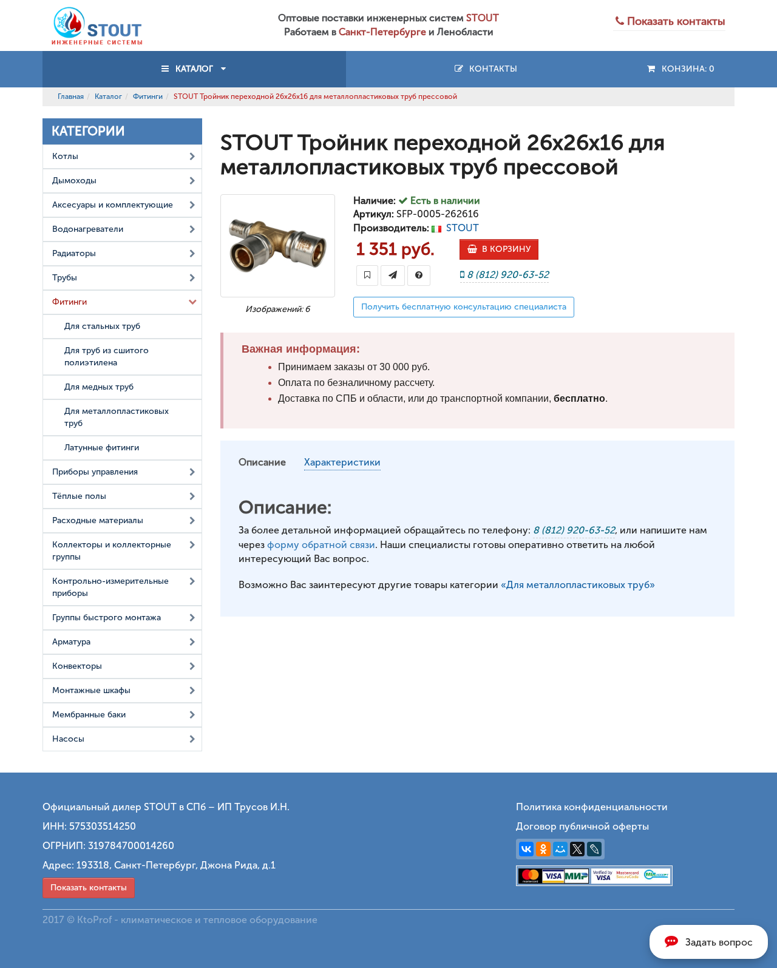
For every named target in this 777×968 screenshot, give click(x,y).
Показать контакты (88, 887)
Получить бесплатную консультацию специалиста (463, 307)
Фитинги (148, 96)
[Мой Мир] (560, 849)
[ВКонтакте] (526, 849)
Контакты (490, 69)
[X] (577, 849)
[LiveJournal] (594, 849)
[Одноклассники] (543, 849)
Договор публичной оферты (582, 826)
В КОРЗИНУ (504, 249)
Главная (71, 96)
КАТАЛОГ (194, 69)
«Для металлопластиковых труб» (578, 585)
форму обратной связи (321, 544)
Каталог (108, 96)
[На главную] (97, 24)
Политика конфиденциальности (592, 807)
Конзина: (685, 69)
